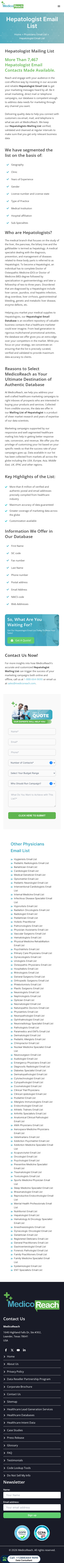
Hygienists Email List (25, 859)
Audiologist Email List (26, 1058)
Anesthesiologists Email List (29, 1227)
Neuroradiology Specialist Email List (33, 1023)
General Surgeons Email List (29, 976)
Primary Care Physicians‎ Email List (33, 953)
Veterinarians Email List (27, 1137)
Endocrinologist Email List (28, 1105)
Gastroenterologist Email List (30, 1246)
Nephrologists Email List (27, 996)
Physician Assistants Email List (31, 929)
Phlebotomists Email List (27, 984)
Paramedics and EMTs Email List (32, 1031)
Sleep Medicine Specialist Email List (33, 1188)
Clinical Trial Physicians (27, 1090)
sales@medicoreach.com (22, 683)
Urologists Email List (25, 961)
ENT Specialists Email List (28, 1270)
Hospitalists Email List (26, 968)
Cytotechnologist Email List (29, 1078)
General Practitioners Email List (31, 1242)
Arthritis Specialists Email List (30, 1113)
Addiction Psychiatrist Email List (31, 1141)
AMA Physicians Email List (28, 1125)
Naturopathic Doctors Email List (31, 1007)
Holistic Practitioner (24, 921)
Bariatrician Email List (25, 867)
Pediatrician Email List (26, 917)
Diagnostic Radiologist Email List (32, 1066)
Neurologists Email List (26, 992)
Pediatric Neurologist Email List (31, 882)
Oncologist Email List (25, 1156)
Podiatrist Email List (25, 1097)
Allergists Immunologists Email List (33, 1101)
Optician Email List (24, 1000)
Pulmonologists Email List (28, 925)
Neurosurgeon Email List (27, 1054)
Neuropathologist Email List (29, 1015)
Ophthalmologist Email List (29, 1019)
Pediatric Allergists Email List (29, 1039)
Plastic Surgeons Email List (29, 988)
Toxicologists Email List (27, 1176)
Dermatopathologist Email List (30, 1074)
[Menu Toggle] (59, 6)
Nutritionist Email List (25, 1211)
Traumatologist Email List (28, 1172)
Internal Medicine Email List (29, 894)
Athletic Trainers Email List (28, 1109)
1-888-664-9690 (33, 679)
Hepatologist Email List (26, 1215)
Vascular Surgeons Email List (30, 933)
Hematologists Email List (27, 937)
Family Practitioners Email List (30, 1254)
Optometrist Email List (26, 878)
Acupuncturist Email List (27, 1152)
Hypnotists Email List (25, 906)
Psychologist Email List (27, 1160)
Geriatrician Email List (26, 1234)
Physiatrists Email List (26, 1011)
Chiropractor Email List (26, 1043)
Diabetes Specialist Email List (30, 1070)
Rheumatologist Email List (28, 1191)
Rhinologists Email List (26, 972)
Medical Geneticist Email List (29, 874)
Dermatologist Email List (27, 1035)
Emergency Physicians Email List (32, 1062)
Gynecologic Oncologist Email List (33, 1231)
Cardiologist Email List (26, 870)
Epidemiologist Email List (28, 1266)
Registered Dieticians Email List (31, 1238)
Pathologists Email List (26, 1027)
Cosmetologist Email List (28, 1086)
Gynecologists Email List (27, 957)
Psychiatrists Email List (26, 949)
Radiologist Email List (25, 914)
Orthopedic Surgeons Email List (31, 980)
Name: (6, 1489)
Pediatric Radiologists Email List (31, 863)
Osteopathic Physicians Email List (32, 964)
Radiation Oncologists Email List (32, 910)
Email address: (11, 1502)
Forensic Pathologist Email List (31, 1250)
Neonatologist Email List (27, 1004)
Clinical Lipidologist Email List (30, 1094)
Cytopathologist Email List (28, 1082)
